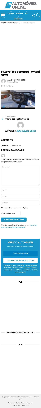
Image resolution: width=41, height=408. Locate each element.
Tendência (18, 19)
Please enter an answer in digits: (14, 208)
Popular (19, 13)
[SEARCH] (38, 15)
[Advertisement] (20, 45)
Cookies (30, 403)
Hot (26, 13)
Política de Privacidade (20, 405)
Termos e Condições (16, 403)
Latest (11, 13)
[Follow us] (33, 15)
